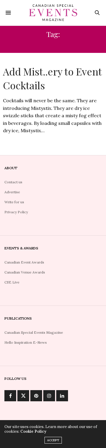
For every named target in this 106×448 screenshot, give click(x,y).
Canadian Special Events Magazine (33, 332)
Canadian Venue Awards (24, 272)
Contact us (13, 182)
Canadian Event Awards (24, 262)
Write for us (14, 202)
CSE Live (11, 282)
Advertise (12, 192)
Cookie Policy (33, 431)
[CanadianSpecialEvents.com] (53, 12)
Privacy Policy (16, 212)
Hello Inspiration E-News (25, 342)
